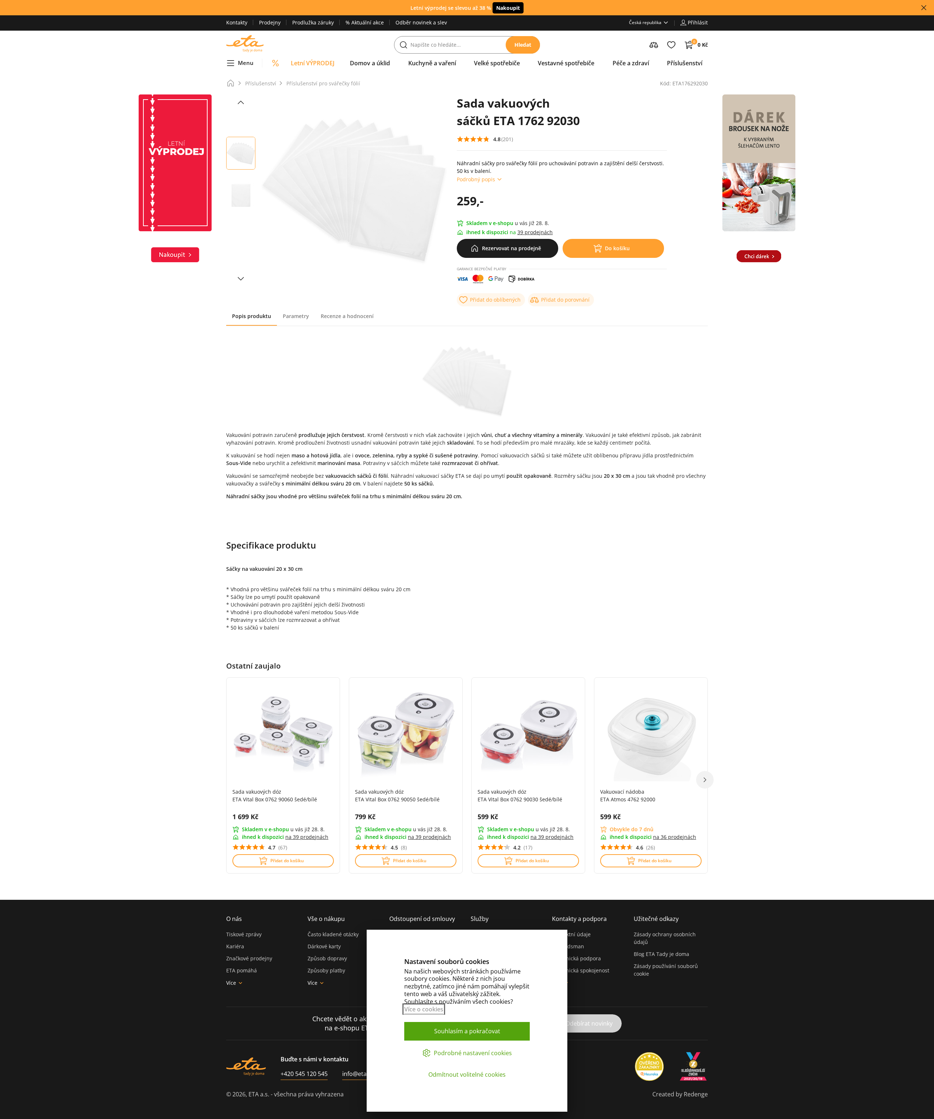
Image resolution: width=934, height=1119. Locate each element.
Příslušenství (260, 83)
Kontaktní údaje (571, 934)
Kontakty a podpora (579, 919)
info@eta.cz (358, 1074)
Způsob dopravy (327, 958)
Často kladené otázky (333, 934)
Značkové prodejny (249, 958)
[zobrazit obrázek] (240, 102)
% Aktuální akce (365, 22)
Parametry (296, 316)
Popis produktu (251, 316)
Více (231, 982)
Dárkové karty (324, 946)
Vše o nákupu (326, 919)
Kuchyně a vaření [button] (432, 63)
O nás (234, 919)
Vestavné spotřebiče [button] (566, 63)
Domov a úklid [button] (370, 63)
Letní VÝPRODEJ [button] (313, 63)
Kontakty (236, 22)
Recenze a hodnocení (347, 316)
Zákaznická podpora (576, 958)
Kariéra (235, 946)
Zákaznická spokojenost (580, 970)
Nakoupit (508, 7)
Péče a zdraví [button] (631, 63)
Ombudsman (568, 946)
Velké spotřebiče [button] (497, 63)
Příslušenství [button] (684, 63)
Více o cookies (423, 1009)
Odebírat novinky (589, 1023)
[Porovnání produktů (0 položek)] (653, 44)
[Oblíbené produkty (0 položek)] (671, 44)
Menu (246, 62)
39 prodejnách (535, 232)
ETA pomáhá (241, 970)
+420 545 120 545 (304, 1074)
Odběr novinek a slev (421, 22)
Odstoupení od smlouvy (422, 919)
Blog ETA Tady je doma (661, 953)
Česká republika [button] (645, 22)
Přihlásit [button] (698, 22)
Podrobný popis (476, 179)
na (306, 836)
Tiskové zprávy (244, 934)
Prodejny (270, 22)
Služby (480, 919)
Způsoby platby (326, 970)
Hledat (522, 44)
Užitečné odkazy (656, 919)
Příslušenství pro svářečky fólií (323, 83)
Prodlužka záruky (313, 22)
